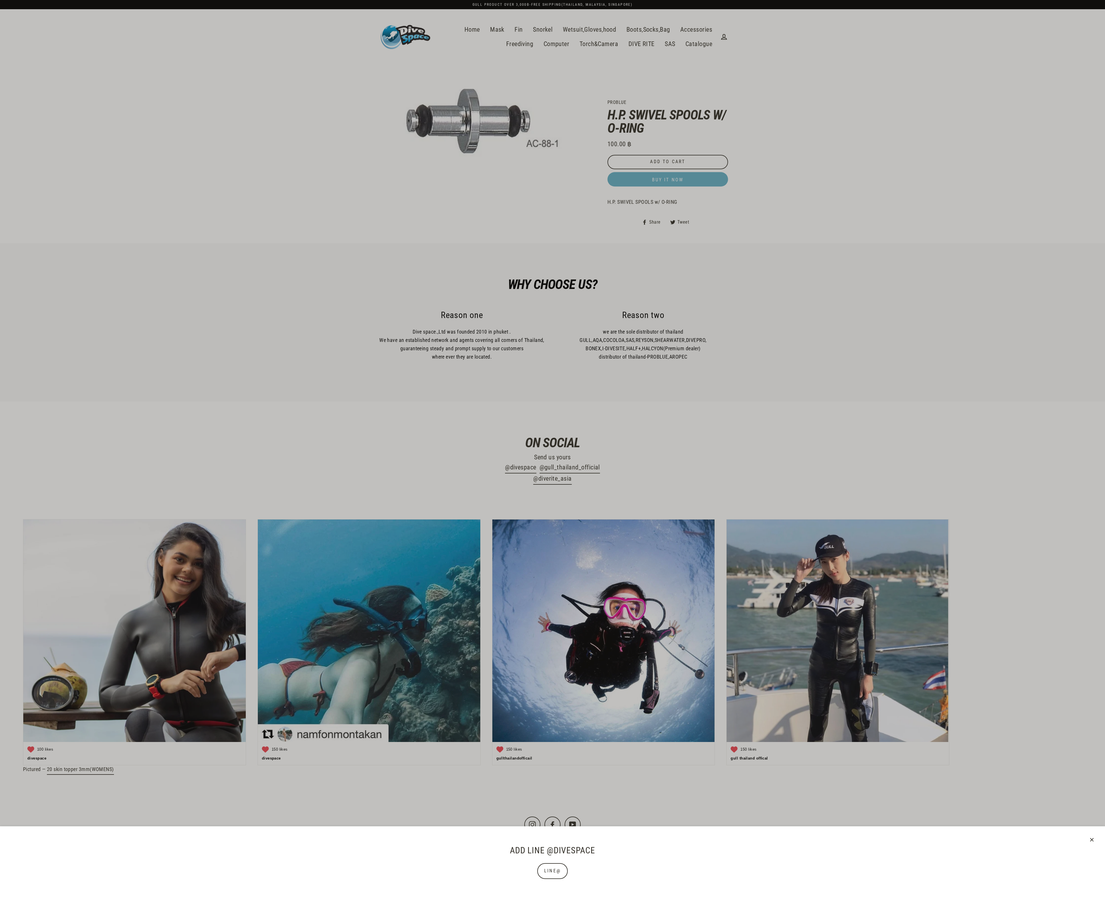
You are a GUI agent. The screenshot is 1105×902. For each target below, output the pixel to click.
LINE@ (552, 871)
